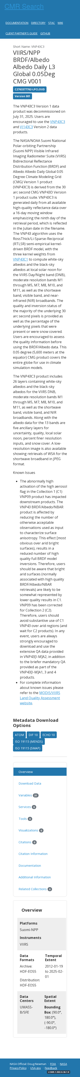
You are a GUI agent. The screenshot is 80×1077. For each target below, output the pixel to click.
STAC (51, 23)
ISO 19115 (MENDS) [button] (29, 741)
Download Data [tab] (30, 783)
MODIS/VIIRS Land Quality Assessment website (40, 697)
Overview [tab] (26, 772)
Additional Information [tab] (35, 877)
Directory (38, 23)
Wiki (60, 23)
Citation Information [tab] (33, 853)
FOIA (53, 1064)
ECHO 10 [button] (48, 735)
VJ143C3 (26, 126)
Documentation (17, 23)
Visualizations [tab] (30, 830)
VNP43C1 (20, 259)
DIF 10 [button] (33, 735)
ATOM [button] (19, 735)
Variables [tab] (28, 795)
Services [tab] (27, 807)
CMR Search (24, 6)
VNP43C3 (57, 121)
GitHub (45, 33)
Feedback (51, 1068)
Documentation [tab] (30, 865)
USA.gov (35, 1068)
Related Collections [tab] (34, 889)
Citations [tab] (27, 842)
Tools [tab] (25, 818)
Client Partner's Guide (22, 33)
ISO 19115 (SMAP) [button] (27, 748)
